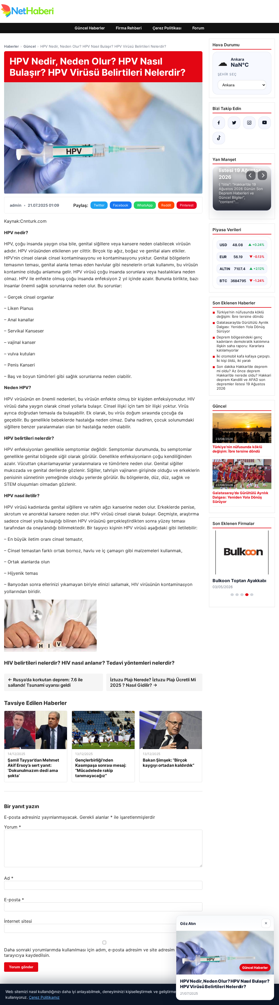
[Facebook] (219, 123)
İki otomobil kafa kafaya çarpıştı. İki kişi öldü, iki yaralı (244, 358)
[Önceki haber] (251, 175)
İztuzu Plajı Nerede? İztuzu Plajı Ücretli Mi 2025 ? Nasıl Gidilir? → (153, 682)
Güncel (29, 46)
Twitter (99, 205)
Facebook (120, 205)
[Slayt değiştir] (232, 594)
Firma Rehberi (129, 28)
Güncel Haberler (90, 28)
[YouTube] (264, 123)
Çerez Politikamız (44, 997)
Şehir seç (227, 74)
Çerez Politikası (167, 28)
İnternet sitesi (18, 921)
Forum (198, 28)
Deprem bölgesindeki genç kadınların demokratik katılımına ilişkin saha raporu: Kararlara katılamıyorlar (243, 343)
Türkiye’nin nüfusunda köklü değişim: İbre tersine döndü (240, 314)
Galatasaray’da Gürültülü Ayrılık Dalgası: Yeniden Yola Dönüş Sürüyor (242, 326)
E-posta (14, 899)
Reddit (166, 205)
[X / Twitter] (234, 123)
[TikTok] (219, 138)
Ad (8, 878)
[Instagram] (249, 123)
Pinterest (186, 205)
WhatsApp (145, 205)
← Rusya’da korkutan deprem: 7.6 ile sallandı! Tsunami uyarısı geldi (45, 682)
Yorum (12, 827)
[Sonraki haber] (262, 175)
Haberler (11, 46)
